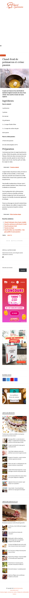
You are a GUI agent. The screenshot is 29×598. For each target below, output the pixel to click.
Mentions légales (4, 592)
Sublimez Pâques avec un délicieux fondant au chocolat (16, 575)
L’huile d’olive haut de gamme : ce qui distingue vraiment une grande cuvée (17, 470)
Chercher (23, 270)
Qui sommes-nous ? (14, 590)
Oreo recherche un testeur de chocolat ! (15, 532)
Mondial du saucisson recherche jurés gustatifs (13, 522)
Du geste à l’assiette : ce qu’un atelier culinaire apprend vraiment (17, 458)
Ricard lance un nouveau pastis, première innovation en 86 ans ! (15, 563)
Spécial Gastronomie (18, 240)
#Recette (9, 235)
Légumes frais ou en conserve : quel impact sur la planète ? (16, 482)
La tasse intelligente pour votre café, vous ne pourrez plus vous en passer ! (17, 545)
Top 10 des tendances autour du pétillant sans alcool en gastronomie (17, 452)
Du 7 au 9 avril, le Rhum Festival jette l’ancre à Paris (17, 551)
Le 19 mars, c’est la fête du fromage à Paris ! (17, 526)
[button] (0, 45)
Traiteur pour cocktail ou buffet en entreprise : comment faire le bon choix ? (13, 434)
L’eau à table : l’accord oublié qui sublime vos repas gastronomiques (16, 488)
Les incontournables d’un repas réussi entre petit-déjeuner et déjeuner (17, 476)
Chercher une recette (7, 267)
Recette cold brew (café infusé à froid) (15, 224)
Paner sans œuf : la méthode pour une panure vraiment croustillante (17, 464)
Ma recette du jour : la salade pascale (17, 569)
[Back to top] (27, 596)
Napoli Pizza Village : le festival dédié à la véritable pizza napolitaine (17, 557)
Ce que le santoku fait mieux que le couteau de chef (16, 445)
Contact (14, 594)
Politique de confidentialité (23, 592)
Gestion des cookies (12, 592)
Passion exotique (9, 228)
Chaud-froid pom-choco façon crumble (15, 222)
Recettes (3, 55)
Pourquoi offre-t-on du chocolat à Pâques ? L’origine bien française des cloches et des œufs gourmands (17, 440)
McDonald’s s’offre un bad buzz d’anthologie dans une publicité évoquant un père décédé (15, 540)
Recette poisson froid (10, 226)
